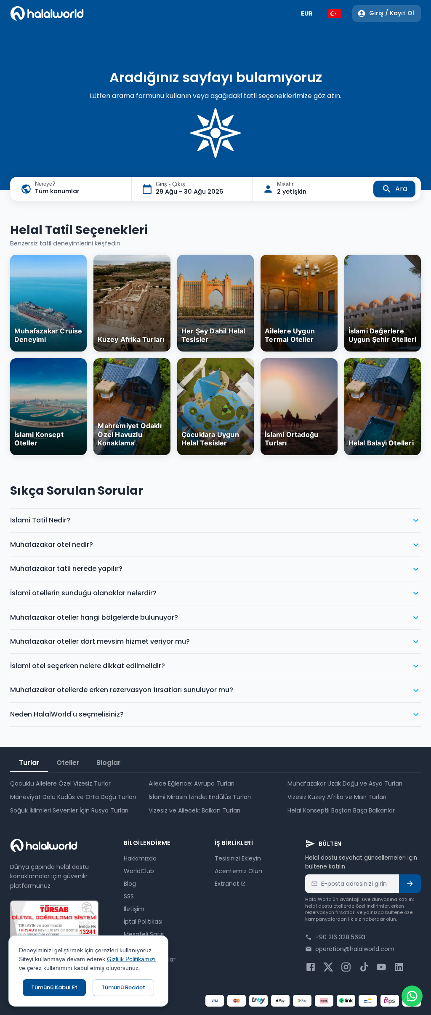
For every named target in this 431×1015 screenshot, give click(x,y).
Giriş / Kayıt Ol (391, 13)
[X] (328, 967)
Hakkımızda (140, 858)
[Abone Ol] (410, 883)
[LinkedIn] (399, 967)
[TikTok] (363, 967)
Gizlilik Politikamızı (131, 959)
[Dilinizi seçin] (335, 13)
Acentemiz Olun (238, 871)
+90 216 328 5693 (340, 937)
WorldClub (139, 871)
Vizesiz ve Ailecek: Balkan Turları (194, 810)
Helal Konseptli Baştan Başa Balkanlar (341, 810)
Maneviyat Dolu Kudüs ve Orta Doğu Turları (73, 797)
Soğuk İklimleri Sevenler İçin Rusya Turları (69, 810)
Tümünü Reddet (123, 987)
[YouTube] (381, 967)
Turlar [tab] (29, 762)
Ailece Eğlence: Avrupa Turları (191, 783)
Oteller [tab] (68, 762)
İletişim (134, 909)
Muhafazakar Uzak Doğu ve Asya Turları (344, 783)
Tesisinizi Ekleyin (238, 858)
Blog (130, 883)
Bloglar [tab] (108, 762)
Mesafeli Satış (144, 934)
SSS (129, 896)
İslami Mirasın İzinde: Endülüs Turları (200, 797)
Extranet (227, 883)
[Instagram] (346, 967)
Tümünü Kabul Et (54, 987)
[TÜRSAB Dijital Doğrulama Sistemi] (54, 920)
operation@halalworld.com (354, 949)
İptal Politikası (143, 921)
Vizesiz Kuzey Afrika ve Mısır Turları (336, 797)
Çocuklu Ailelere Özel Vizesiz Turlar (60, 783)
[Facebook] (310, 967)
